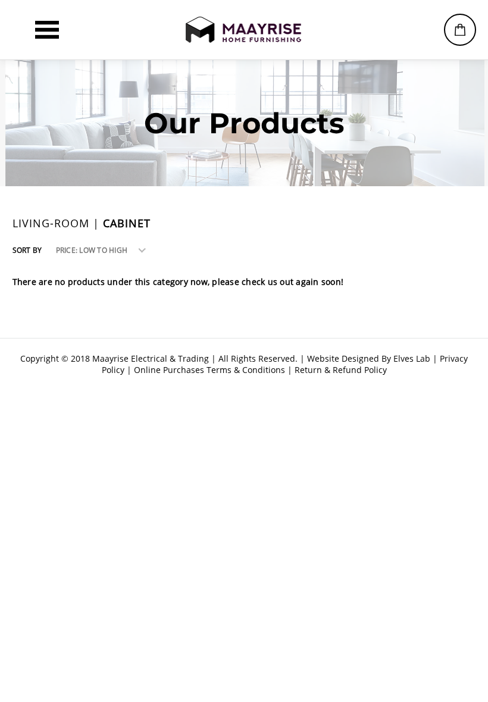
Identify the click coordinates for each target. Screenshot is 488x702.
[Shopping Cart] (460, 30)
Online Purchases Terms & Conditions (209, 369)
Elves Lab (411, 358)
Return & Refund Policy (341, 369)
